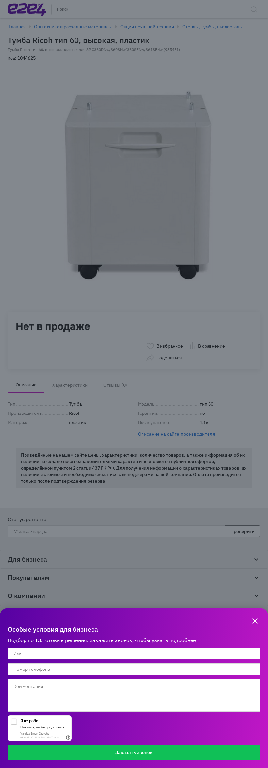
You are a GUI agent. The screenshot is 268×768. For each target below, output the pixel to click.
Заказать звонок (134, 752)
